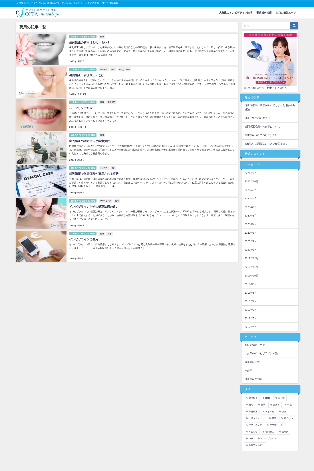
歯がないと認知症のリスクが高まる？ (266, 143)
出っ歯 (281, 398)
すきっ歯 (269, 411)
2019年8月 (251, 292)
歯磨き (276, 405)
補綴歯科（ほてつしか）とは (261, 135)
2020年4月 (251, 224)
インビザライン (268, 438)
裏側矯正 (111, 102)
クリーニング (255, 425)
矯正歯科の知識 (253, 379)
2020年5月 (251, 215)
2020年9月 (251, 190)
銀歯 (274, 418)
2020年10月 (251, 181)
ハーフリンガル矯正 (82, 108)
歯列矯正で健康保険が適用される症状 (94, 173)
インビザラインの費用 (83, 239)
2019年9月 (251, 284)
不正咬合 (103, 69)
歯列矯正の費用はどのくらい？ (89, 42)
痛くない (288, 418)
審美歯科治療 (264, 12)
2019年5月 (251, 318)
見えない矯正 (124, 69)
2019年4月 (251, 327)
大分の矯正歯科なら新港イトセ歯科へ (265, 88)
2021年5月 (251, 173)
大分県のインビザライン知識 (235, 12)
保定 (109, 234)
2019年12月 (251, 258)
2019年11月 (251, 267)
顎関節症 (269, 432)
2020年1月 (251, 249)
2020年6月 (251, 207)
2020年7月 (251, 198)
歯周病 (285, 432)
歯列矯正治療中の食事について (262, 126)
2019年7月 (251, 301)
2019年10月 (251, 275)
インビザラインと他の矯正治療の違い (94, 206)
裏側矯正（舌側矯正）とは (86, 75)
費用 (102, 36)
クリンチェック (256, 418)
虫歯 (284, 411)
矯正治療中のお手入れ (257, 118)
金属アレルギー (256, 445)
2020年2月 (251, 241)
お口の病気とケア (286, 12)
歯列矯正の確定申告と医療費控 (89, 140)
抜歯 (251, 438)
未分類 (248, 370)
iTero (267, 398)
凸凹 (263, 405)
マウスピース (105, 201)
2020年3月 (251, 232)
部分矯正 (253, 411)
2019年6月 (251, 309)
